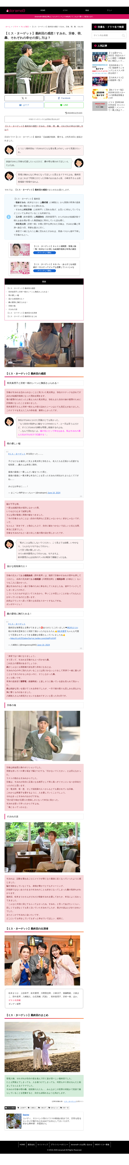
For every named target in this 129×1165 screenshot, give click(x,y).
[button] (123, 35)
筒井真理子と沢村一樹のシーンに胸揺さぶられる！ (28, 292)
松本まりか (54, 1108)
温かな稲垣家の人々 (16, 299)
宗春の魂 (11, 306)
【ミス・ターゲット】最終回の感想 (21, 288)
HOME (22, 1145)
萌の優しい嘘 (13, 295)
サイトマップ (42, 1145)
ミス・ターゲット (70, 1101)
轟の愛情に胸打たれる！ (18, 302)
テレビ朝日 (11, 1108)
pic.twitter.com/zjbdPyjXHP (44, 638)
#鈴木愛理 (61, 631)
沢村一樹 (65, 1108)
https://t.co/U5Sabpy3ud (21, 638)
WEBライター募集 (102, 1145)
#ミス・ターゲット (17, 454)
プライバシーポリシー (59, 1145)
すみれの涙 (12, 309)
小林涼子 (43, 1108)
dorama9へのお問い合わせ (81, 1145)
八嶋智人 (33, 1108)
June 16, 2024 (54, 493)
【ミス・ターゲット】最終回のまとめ (22, 316)
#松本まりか (72, 628)
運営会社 (31, 1145)
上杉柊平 (23, 1108)
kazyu (26, 1114)
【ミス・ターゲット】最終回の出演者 (22, 313)
